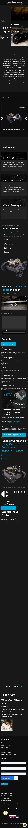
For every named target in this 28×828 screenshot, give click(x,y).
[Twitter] (16, 808)
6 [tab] (9, 501)
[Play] (14, 303)
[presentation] (2, 501)
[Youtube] (8, 808)
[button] (1, 118)
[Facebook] (19, 808)
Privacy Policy (18, 826)
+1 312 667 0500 (5, 798)
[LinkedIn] (11, 808)
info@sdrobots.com (6, 800)
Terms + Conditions (9, 826)
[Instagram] (14, 808)
